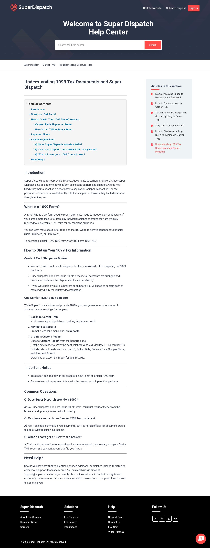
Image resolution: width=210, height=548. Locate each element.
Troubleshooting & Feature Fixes (75, 65)
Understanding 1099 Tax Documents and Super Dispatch (168, 148)
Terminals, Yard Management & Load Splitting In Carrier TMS (171, 116)
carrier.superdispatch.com (51, 321)
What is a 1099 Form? (43, 114)
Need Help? (38, 159)
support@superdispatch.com (40, 474)
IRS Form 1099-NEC (84, 240)
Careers (24, 527)
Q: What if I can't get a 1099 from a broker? (60, 154)
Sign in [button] (194, 8)
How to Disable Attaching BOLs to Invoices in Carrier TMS (169, 135)
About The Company (31, 517)
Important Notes (40, 134)
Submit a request (176, 8)
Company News (28, 522)
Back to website (152, 8)
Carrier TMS (49, 65)
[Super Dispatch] (31, 11)
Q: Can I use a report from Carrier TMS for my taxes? (66, 149)
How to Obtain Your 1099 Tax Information (55, 119)
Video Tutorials (116, 531)
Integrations (70, 527)
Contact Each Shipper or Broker (53, 124)
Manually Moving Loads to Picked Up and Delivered (169, 95)
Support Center (116, 517)
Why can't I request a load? (169, 125)
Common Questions (42, 139)
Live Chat (113, 527)
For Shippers (71, 517)
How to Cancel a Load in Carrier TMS (168, 105)
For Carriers (70, 522)
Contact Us (114, 522)
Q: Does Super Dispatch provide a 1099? (58, 144)
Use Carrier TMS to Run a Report (54, 129)
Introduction (38, 109)
